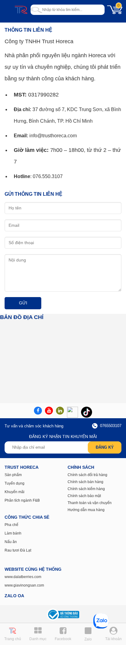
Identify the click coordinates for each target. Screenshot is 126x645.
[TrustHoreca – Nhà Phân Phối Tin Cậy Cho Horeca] (21, 10)
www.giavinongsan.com (24, 585)
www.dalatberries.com (23, 577)
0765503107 (110, 425)
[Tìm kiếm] (36, 10)
